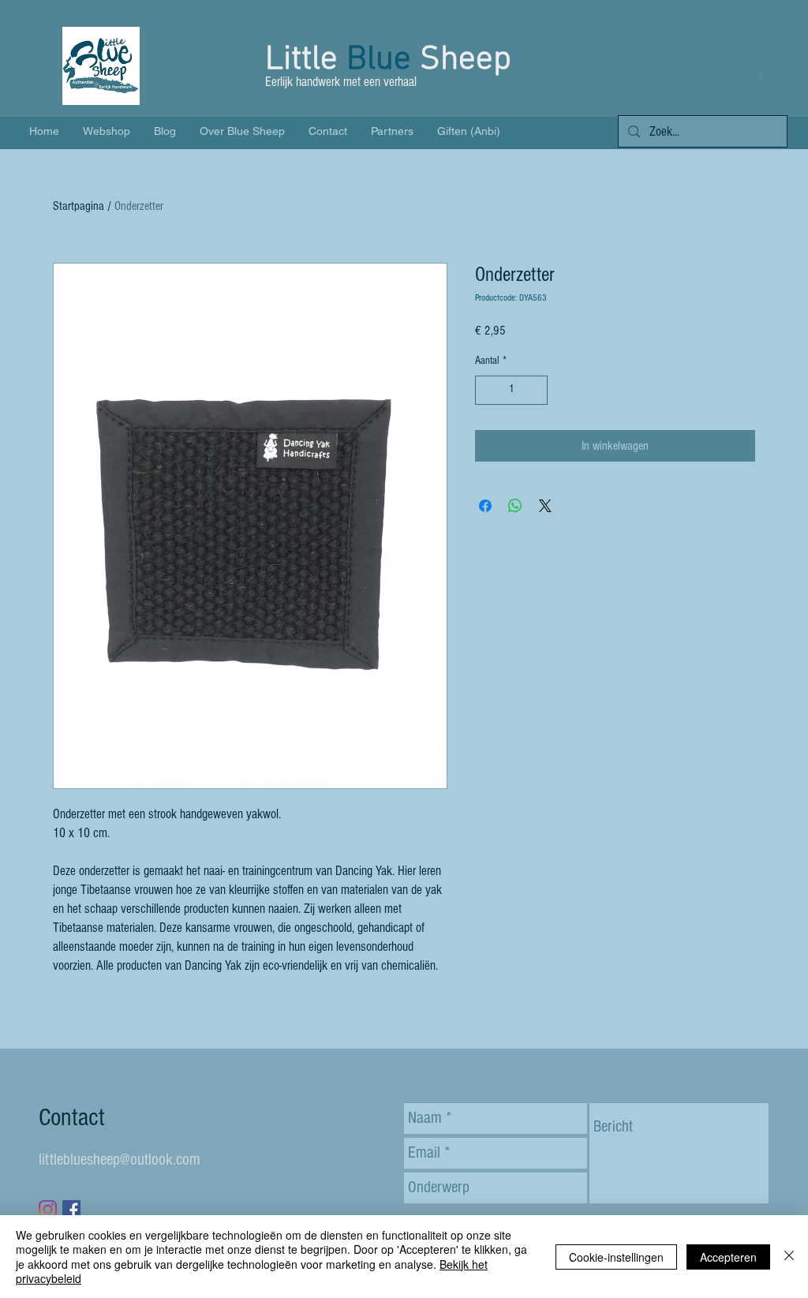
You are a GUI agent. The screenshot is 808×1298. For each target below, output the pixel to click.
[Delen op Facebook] (485, 505)
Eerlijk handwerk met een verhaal (342, 81)
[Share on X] (545, 505)
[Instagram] (48, 1209)
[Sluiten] (789, 1256)
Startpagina (78, 206)
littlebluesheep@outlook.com (119, 1159)
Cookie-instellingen (616, 1257)
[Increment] (535, 390)
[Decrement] (487, 390)
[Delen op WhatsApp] (515, 505)
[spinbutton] (511, 390)
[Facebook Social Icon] (71, 1209)
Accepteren (728, 1257)
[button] (761, 75)
